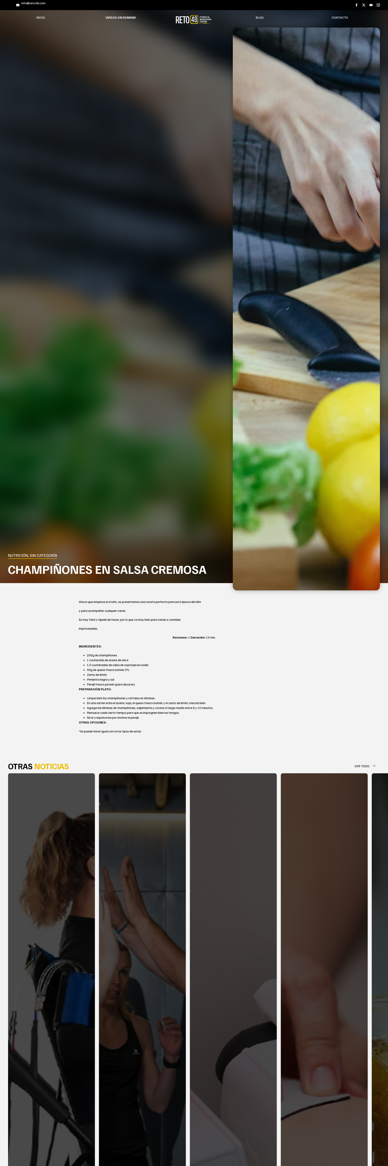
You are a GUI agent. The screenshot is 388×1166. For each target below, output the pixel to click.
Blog (260, 17)
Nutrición (18, 555)
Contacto (340, 17)
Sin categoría (43, 555)
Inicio (40, 17)
